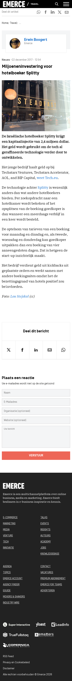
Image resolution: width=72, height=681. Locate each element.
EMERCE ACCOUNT (13, 578)
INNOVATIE (8, 548)
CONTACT (45, 566)
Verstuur (36, 455)
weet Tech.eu (47, 178)
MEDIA (6, 529)
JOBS (43, 548)
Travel (34, 4)
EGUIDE (7, 590)
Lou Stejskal (19, 296)
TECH (6, 541)
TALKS (43, 517)
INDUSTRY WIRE (11, 602)
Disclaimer (8, 668)
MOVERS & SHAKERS (14, 596)
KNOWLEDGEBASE (49, 554)
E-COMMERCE (10, 517)
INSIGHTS (45, 529)
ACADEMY (45, 541)
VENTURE (8, 535)
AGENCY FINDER (11, 584)
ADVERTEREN (47, 590)
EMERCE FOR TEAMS (51, 584)
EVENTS (44, 523)
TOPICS (7, 572)
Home (5, 23)
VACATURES (46, 572)
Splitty (43, 187)
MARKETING (9, 523)
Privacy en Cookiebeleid (16, 662)
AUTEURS (45, 535)
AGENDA (7, 566)
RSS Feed (8, 656)
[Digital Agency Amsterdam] (16, 624)
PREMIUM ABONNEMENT (53, 578)
